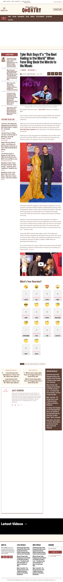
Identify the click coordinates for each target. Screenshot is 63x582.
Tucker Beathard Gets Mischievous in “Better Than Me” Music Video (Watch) (11, 381)
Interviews (4, 140)
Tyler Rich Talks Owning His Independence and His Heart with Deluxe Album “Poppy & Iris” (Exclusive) (9, 126)
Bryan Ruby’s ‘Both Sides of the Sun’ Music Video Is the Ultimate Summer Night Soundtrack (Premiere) (12, 111)
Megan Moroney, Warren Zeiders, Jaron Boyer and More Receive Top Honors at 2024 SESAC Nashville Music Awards (9, 146)
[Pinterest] (56, 73)
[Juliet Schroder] (21, 74)
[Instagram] (12, 404)
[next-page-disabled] (61, 530)
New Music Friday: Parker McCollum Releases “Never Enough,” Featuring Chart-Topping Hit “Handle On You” (9, 165)
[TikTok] (18, 404)
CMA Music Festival (6, 160)
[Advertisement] (31, 33)
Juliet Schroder (31, 74)
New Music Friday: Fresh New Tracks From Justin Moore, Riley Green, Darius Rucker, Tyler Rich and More (9, 175)
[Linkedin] (15, 404)
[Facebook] (49, 73)
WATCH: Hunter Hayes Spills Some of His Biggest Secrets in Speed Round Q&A (33, 381)
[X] (52, 73)
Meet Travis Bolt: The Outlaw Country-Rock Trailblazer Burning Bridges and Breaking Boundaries (12, 86)
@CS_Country (29, 249)
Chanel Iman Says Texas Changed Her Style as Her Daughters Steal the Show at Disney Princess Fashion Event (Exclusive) (12, 62)
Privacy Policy (53, 556)
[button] (60, 18)
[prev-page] (2, 530)
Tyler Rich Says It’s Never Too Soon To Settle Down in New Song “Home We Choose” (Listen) (9, 135)
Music (2, 151)
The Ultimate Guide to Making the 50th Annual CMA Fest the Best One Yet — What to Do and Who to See (9, 156)
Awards (3, 130)
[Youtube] (11, 557)
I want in (54, 552)
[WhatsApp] (60, 73)
